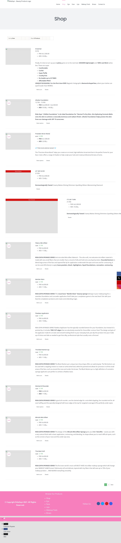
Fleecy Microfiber (41, 243)
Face (48, 504)
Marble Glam (39, 279)
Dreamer (38, 49)
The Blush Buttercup (42, 350)
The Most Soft (40, 451)
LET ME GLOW (40, 171)
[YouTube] (106, 503)
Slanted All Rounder (42, 386)
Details (46, 89)
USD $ (7, 530)
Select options (39, 123)
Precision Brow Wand (42, 134)
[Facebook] (98, 503)
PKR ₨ (9, 525)
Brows (48, 513)
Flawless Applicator (42, 313)
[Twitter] (102, 503)
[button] (110, 4)
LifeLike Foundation (41, 100)
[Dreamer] (18, 56)
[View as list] (52, 38)
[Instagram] (110, 503)
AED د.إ (6, 535)
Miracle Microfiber (41, 417)
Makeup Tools (51, 510)
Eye (47, 501)
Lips (48, 507)
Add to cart (39, 89)
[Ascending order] (27, 38)
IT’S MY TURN (71, 200)
